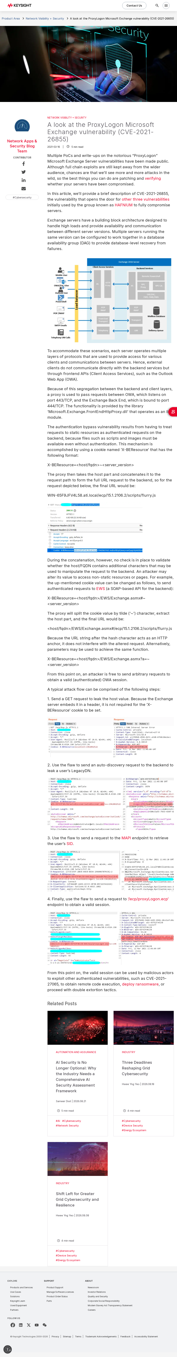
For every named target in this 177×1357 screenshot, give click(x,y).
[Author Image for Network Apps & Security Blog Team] (22, 133)
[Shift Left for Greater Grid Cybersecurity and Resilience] (78, 1159)
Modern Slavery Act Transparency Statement (110, 1305)
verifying (153, 178)
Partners (14, 1310)
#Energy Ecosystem (134, 1130)
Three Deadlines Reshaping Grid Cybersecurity (137, 1068)
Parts (49, 1301)
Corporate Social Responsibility (104, 1301)
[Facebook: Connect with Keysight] (12, 1325)
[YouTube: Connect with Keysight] (36, 1325)
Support (49, 1281)
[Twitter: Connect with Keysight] (28, 1325)
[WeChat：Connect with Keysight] (44, 1325)
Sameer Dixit (63, 1101)
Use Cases (15, 1292)
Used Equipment (18, 1305)
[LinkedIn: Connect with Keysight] (20, 1325)
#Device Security (132, 1125)
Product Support (55, 1287)
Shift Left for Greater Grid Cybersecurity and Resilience (77, 1199)
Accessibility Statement (146, 1336)
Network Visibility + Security (45, 18)
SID (70, 843)
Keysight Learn (17, 1301)
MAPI (126, 838)
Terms (78, 1336)
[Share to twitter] (22, 172)
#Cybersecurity (71, 1121)
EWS (100, 588)
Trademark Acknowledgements (101, 1336)
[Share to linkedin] (22, 181)
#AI (58, 1121)
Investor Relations (97, 1292)
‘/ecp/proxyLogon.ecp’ (148, 899)
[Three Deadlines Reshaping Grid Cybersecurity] (144, 1028)
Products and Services (21, 1287)
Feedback (125, 1336)
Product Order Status (57, 1296)
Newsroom (93, 1287)
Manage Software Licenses (60, 1292)
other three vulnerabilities (145, 199)
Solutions (15, 1296)
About (89, 1281)
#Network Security (67, 1125)
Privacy (55, 1336)
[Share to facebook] (22, 164)
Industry (128, 1052)
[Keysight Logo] (20, 5)
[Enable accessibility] (7, 1349)
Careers (92, 1310)
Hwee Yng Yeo (130, 1084)
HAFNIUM (124, 205)
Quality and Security (98, 1296)
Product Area (11, 18)
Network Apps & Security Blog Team (22, 146)
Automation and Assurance (76, 1052)
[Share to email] (22, 189)
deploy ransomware (140, 984)
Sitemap (67, 1336)
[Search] (157, 5)
